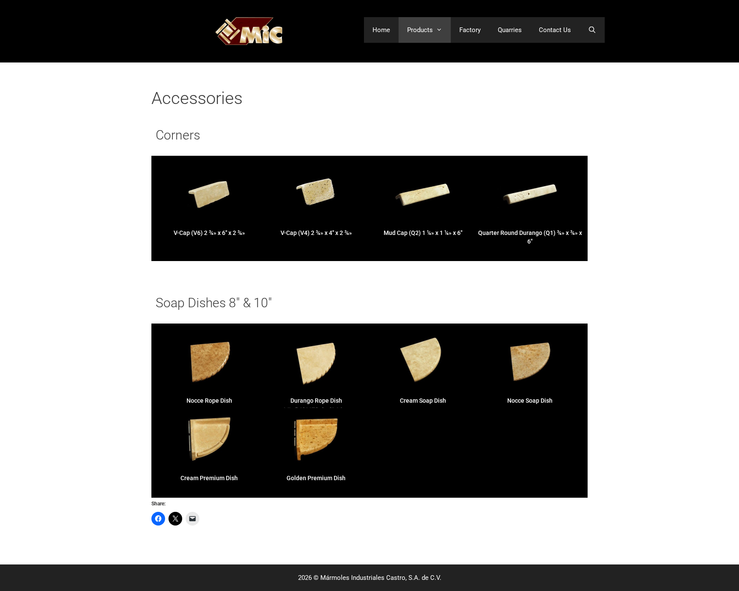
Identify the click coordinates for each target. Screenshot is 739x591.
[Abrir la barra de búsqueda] (592, 30)
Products (420, 30)
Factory (470, 30)
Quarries (510, 30)
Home (381, 30)
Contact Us (555, 30)
